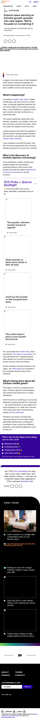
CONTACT (20, 675)
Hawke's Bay (24, 352)
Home (19, 6)
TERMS (18, 672)
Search (30, 2)
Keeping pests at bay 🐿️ (13, 450)
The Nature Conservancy (22, 354)
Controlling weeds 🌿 (12, 447)
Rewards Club (27, 481)
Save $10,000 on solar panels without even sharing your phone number (21, 603)
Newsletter (8, 6)
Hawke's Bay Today (20, 99)
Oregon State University (12, 139)
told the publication (16, 412)
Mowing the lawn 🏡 (11, 444)
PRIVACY (5, 675)
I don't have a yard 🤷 (12, 453)
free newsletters (21, 471)
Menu (36, 2)
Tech (35, 6)
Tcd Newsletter (10, 682)
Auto (27, 6)
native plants (17, 369)
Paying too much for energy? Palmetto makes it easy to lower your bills (21, 570)
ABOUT (5, 672)
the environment (16, 172)
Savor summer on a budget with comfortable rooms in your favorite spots (21, 536)
